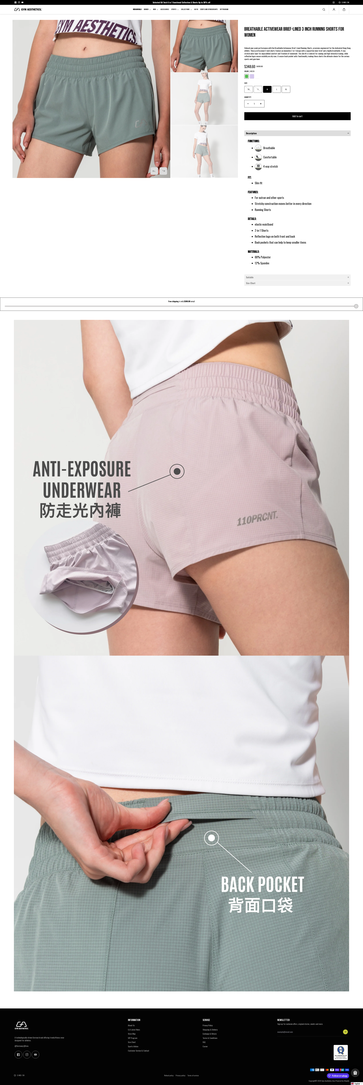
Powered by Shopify (342, 1081)
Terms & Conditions (210, 1038)
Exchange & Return (210, 1033)
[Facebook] (15, 2)
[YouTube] (22, 2)
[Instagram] (19, 2)
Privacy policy (180, 1075)
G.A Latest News (134, 1029)
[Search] (324, 9)
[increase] (260, 103)
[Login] (334, 9)
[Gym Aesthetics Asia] (28, 9)
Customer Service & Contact (138, 1050)
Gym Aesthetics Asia (328, 1081)
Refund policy (169, 1075)
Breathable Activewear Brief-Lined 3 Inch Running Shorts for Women (294, 32)
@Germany (19, 1045)
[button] (344, 9)
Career (205, 1046)
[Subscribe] (345, 1031)
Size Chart (132, 1042)
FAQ (204, 1042)
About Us (131, 1025)
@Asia (25, 1045)
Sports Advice (133, 1046)
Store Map (132, 1033)
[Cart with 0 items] (344, 9)
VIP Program (132, 1038)
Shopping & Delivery (210, 1029)
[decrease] (248, 103)
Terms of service (193, 1075)
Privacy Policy (208, 1025)
